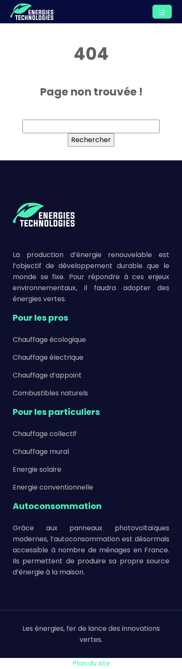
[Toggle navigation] (162, 12)
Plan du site (91, 663)
